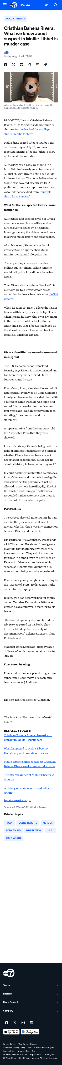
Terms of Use (9, 1051)
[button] (4, 4)
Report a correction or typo (17, 800)
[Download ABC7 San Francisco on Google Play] (30, 1032)
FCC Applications (33, 1055)
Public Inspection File (13, 1055)
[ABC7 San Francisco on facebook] (6, 1022)
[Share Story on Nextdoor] (29, 65)
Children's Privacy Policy (14, 1048)
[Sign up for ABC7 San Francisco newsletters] (31, 1022)
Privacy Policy (9, 1044)
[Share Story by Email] (37, 65)
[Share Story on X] (14, 65)
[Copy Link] (45, 65)
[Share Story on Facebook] (6, 65)
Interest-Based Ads (26, 1051)
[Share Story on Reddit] (21, 65)
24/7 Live (25, 5)
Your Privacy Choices (28, 1044)
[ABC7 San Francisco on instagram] (23, 1022)
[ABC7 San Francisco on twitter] (14, 1022)
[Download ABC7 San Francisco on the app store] (11, 1032)
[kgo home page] (8, 973)
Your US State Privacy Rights (41, 1048)
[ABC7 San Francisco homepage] (13, 5)
